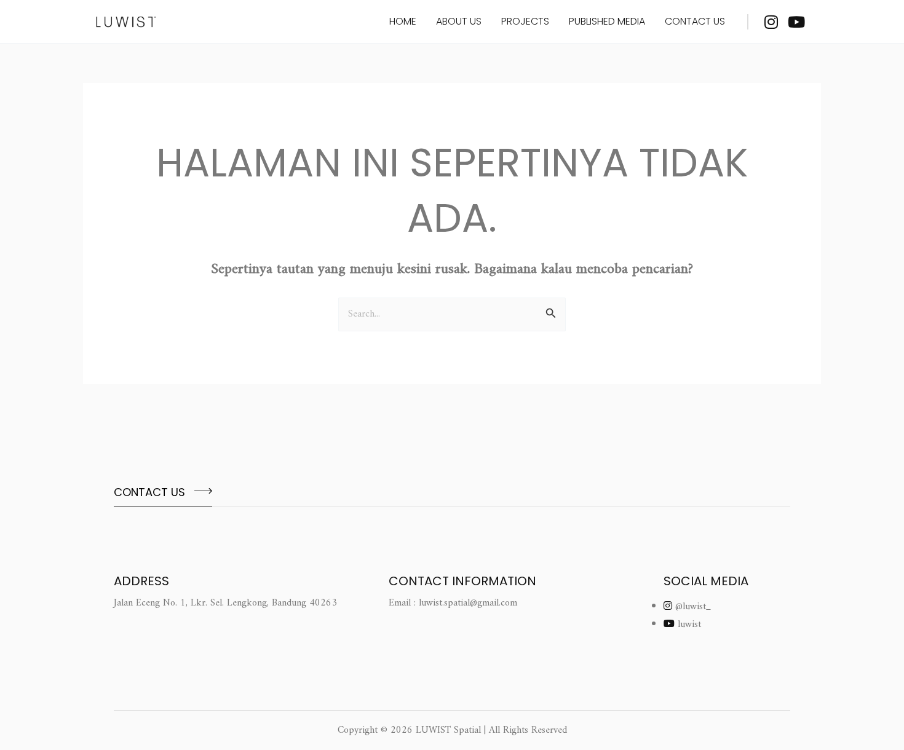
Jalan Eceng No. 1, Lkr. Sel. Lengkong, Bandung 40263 (225, 603)
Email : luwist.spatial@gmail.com (453, 603)
